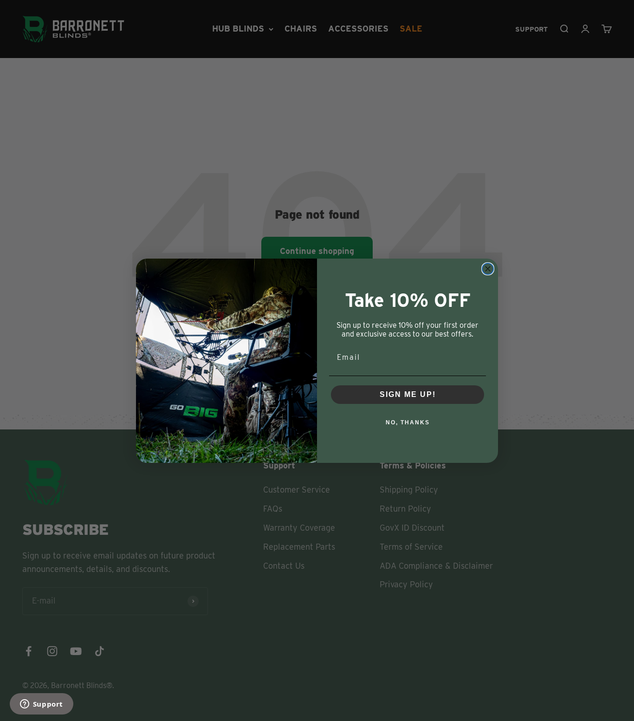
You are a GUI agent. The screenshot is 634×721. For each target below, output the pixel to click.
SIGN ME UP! (408, 394)
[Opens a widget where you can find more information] (41, 704)
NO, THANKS (408, 422)
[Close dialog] (487, 268)
